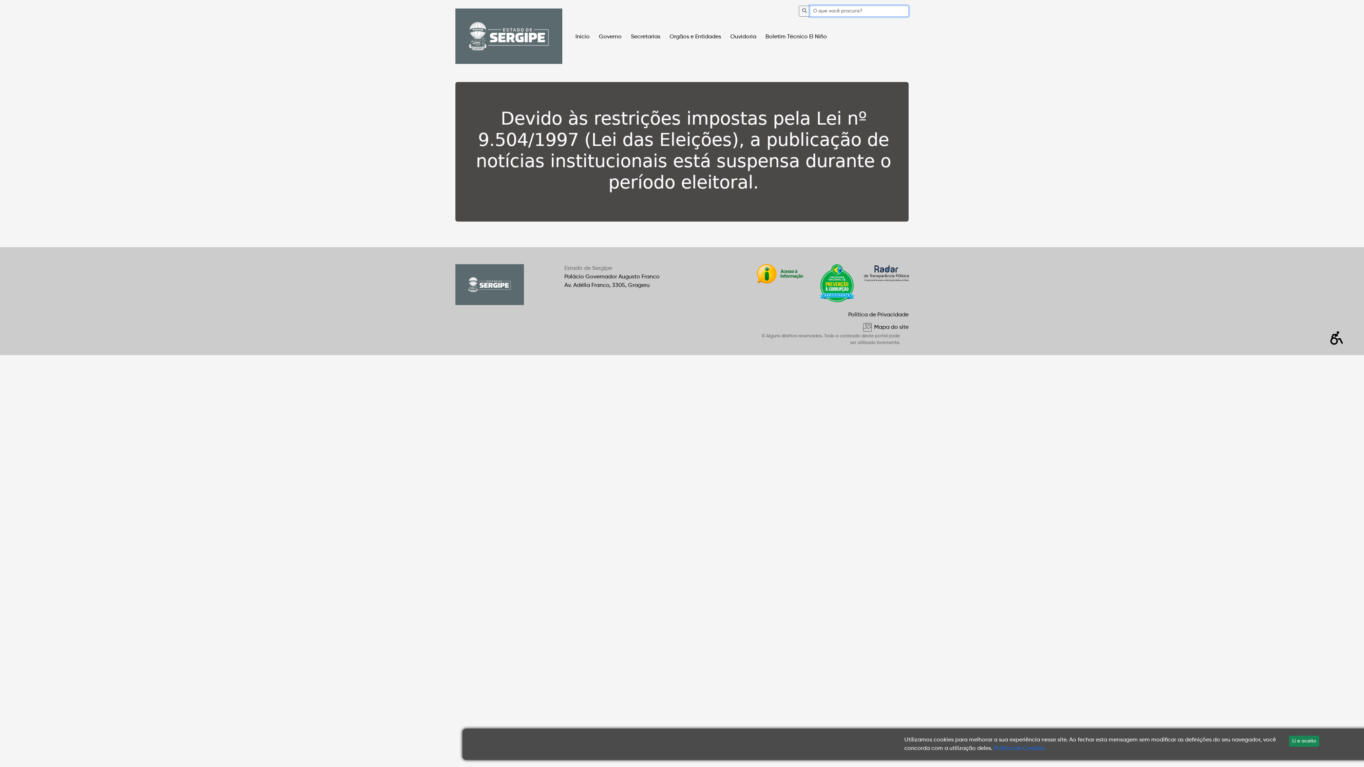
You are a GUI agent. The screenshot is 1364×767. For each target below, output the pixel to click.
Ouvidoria (743, 37)
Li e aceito (1304, 741)
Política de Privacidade (878, 315)
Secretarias (645, 37)
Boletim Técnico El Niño (796, 37)
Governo (610, 37)
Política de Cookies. (1020, 748)
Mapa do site (891, 327)
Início (582, 37)
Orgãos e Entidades (695, 37)
